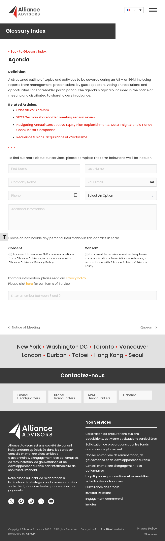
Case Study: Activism (32, 110)
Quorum (146, 327)
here (29, 284)
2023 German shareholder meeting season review (55, 117)
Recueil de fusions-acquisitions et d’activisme (51, 137)
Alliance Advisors (33, 529)
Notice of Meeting (24, 327)
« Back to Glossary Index (27, 51)
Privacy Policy (76, 278)
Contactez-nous (83, 375)
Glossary (150, 534)
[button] (153, 10)
